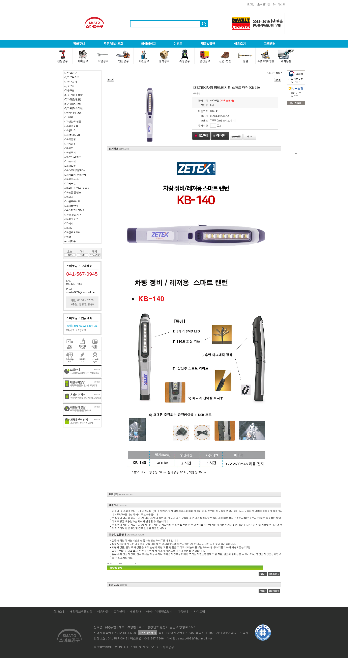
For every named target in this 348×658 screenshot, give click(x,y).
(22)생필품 (70, 165)
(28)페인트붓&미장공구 (77, 188)
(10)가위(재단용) (73, 112)
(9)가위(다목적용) (73, 108)
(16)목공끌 (70, 139)
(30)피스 (68, 196)
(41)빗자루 (70, 241)
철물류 (279, 73)
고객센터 (119, 611)
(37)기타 (68, 223)
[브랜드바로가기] (226, 120)
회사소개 (59, 611)
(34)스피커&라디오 (74, 210)
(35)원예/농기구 (72, 214)
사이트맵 (199, 611)
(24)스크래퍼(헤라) (74, 170)
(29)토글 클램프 (72, 192)
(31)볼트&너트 (72, 201)
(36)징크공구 (71, 219)
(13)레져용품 (71, 126)
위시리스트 (279, 4)
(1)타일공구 (70, 72)
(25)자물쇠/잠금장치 (75, 174)
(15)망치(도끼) (72, 134)
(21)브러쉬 (70, 161)
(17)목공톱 (70, 143)
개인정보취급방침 (81, 611)
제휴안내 (135, 611)
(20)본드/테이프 (72, 157)
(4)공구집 (69, 86)
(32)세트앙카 (71, 205)
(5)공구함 (69, 90)
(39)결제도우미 (72, 232)
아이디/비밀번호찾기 (159, 611)
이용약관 (103, 611)
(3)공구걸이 (70, 81)
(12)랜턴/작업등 (72, 121)
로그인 (250, 4)
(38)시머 (68, 228)
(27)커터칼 (70, 183)
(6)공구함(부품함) (73, 95)
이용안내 (183, 611)
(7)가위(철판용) (72, 99)
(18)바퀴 (68, 148)
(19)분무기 (70, 152)
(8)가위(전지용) (72, 103)
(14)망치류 (70, 130)
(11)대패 (68, 117)
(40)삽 (67, 236)
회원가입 (265, 4)
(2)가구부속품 (71, 77)
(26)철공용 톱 (71, 179)
